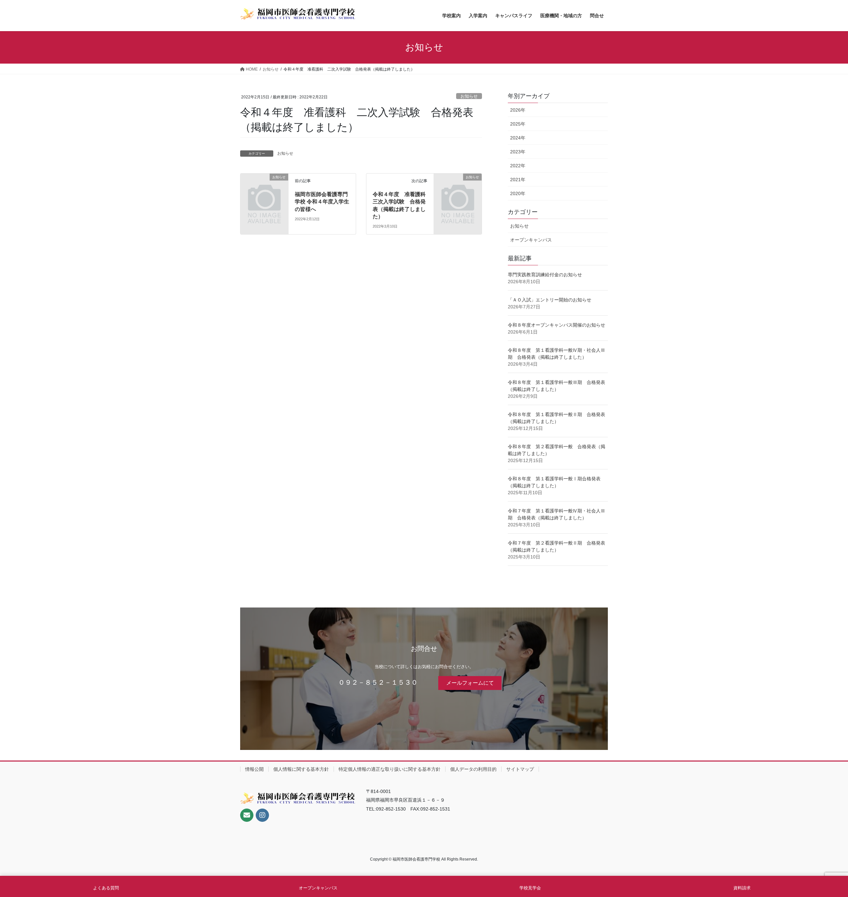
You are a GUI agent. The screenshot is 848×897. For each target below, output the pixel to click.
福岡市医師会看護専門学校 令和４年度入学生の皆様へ (322, 201)
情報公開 (254, 769)
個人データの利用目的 (473, 769)
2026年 (517, 110)
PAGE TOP (823, 864)
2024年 (517, 137)
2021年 (517, 179)
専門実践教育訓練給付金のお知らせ (545, 274)
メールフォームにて (470, 683)
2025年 (517, 124)
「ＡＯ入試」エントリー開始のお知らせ (549, 299)
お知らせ (469, 96)
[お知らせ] (264, 188)
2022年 (517, 165)
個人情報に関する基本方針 (301, 769)
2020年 (517, 193)
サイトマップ (520, 769)
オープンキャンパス (531, 239)
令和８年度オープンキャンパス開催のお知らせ (556, 325)
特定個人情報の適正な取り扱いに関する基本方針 (390, 769)
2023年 (517, 151)
